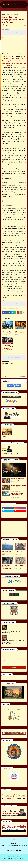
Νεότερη (4, 376)
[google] (8, 513)
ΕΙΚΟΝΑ (16, 240)
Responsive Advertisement (14, 32)
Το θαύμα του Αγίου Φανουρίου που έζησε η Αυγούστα (7, 567)
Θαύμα (4, 61)
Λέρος (4, 54)
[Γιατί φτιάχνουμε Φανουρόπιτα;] (20, 560)
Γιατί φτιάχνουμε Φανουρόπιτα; (19, 566)
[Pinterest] (18, 312)
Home (5, 858)
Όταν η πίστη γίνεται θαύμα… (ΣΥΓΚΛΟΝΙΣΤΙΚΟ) (20, 331)
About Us (10, 858)
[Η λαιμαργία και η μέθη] (7, 546)
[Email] (21, 312)
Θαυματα (16, 308)
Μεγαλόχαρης (16, 56)
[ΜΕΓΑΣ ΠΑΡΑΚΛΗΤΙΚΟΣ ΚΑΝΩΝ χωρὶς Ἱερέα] (6, 480)
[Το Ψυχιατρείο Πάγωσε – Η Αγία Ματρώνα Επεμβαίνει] (7, 325)
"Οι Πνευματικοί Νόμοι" (19, 552)
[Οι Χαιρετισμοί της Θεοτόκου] (6, 487)
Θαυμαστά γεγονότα (13, 14)
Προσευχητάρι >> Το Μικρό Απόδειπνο (12, 472)
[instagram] (20, 508)
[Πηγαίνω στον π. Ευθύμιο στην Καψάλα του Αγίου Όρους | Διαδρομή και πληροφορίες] (6, 493)
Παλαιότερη (22, 376)
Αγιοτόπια (18, 856)
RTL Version (21, 858)
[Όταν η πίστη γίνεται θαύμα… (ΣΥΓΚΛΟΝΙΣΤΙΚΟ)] (20, 325)
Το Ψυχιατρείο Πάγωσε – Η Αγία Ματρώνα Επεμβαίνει (7, 331)
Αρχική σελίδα (5, 14)
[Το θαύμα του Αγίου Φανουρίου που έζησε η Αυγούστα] (7, 560)
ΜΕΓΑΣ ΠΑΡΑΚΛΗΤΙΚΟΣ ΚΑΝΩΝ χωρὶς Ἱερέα (17, 479)
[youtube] (20, 511)
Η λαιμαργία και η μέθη (6, 552)
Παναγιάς (13, 61)
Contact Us (15, 858)
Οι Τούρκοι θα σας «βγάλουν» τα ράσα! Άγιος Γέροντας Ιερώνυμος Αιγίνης (7, 347)
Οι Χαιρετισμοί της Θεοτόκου (18, 485)
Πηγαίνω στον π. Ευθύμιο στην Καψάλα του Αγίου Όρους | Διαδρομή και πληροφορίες (17, 494)
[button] (1, 5)
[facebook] (8, 508)
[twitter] (8, 511)
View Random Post (14, 385)
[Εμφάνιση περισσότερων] (23, 312)
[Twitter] (12, 312)
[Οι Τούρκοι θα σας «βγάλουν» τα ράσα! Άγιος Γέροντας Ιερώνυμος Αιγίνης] (7, 340)
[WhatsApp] (15, 312)
